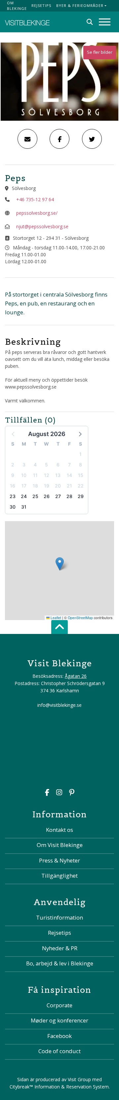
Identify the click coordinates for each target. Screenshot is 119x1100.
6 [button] (58, 464)
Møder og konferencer (59, 1020)
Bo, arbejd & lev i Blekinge (59, 963)
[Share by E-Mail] (27, 139)
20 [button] (58, 485)
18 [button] (35, 485)
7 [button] (69, 464)
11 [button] (35, 475)
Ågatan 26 (76, 676)
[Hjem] (27, 22)
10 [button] (23, 475)
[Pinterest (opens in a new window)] (71, 793)
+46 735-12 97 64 (35, 199)
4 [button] (35, 464)
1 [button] (80, 454)
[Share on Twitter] (92, 139)
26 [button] (47, 496)
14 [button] (69, 475)
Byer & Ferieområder (79, 5)
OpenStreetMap (80, 617)
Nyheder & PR (59, 948)
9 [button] (12, 475)
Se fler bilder (99, 52)
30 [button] (13, 507)
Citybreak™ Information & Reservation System (59, 1087)
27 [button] (58, 496)
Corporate (59, 1005)
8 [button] (80, 464)
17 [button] (23, 485)
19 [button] (46, 485)
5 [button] (46, 464)
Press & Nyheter (59, 860)
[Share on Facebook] (59, 139)
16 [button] (12, 485)
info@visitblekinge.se (59, 705)
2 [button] (12, 464)
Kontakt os (59, 829)
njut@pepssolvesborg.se (42, 226)
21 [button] (69, 485)
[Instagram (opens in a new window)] (59, 793)
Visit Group (79, 1079)
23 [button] (13, 496)
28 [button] (69, 496)
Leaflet (55, 617)
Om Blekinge (17, 5)
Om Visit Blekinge (60, 845)
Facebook (59, 1036)
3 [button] (23, 464)
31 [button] (23, 507)
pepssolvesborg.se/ (37, 213)
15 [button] (80, 475)
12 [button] (46, 475)
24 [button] (24, 496)
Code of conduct (59, 1051)
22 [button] (81, 485)
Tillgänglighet (59, 875)
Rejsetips (41, 5)
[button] (80, 434)
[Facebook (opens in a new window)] (47, 793)
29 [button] (81, 496)
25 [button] (35, 496)
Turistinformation (59, 917)
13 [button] (57, 475)
